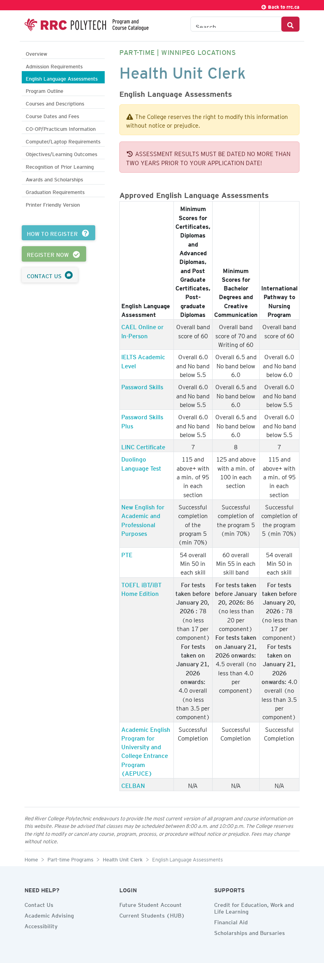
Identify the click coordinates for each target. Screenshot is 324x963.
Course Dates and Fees (52, 115)
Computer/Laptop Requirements (63, 140)
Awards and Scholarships (54, 178)
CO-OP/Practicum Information (61, 128)
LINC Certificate (143, 446)
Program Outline (44, 90)
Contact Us (38, 904)
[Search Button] (290, 24)
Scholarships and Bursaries (249, 932)
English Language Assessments (62, 77)
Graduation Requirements (55, 191)
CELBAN (133, 784)
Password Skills (142, 386)
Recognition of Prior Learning (60, 166)
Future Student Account (150, 904)
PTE (126, 554)
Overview (36, 53)
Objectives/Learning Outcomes (61, 153)
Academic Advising (49, 914)
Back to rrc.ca (283, 6)
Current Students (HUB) (152, 914)
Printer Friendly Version (53, 203)
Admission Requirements (54, 65)
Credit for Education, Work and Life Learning (254, 907)
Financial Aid (231, 921)
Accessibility (41, 925)
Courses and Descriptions (55, 102)
